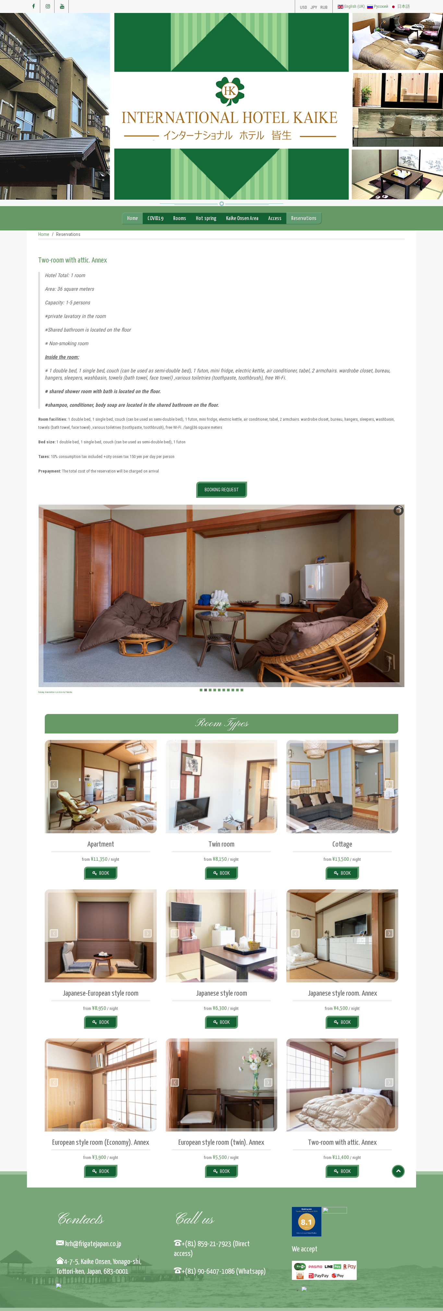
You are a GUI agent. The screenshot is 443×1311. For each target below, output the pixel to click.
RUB (324, 7)
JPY (313, 7)
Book (103, 873)
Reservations (304, 218)
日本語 (403, 6)
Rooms (179, 218)
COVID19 (155, 218)
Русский (381, 6)
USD (303, 7)
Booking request (222, 489)
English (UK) (354, 6)
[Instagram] (47, 6)
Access (274, 218)
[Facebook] (33, 6)
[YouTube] (62, 6)
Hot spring (206, 218)
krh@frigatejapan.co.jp (92, 1244)
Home (132, 218)
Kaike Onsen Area (242, 218)
